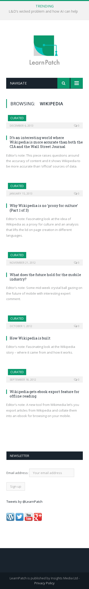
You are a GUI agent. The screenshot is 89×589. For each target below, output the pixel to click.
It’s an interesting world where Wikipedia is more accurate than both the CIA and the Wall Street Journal (46, 142)
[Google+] (38, 519)
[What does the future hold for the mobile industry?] (44, 257)
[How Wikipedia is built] (44, 320)
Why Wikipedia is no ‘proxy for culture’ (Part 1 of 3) (44, 207)
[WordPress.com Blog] (10, 519)
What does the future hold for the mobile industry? (45, 276)
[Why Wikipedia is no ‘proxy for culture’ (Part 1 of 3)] (44, 188)
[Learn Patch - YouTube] (29, 519)
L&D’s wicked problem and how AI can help (43, 11)
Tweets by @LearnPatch (24, 501)
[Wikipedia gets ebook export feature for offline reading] (44, 374)
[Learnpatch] (44, 49)
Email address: (17, 473)
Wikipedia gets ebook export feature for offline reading (44, 393)
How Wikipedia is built (30, 338)
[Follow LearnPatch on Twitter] (19, 519)
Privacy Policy (44, 583)
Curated (17, 118)
